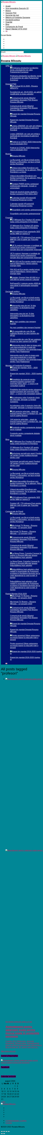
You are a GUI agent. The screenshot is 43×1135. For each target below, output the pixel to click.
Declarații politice (13, 20)
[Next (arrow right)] (4, 1133)
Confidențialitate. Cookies (16, 1121)
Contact (9, 1123)
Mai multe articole (8, 1051)
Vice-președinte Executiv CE (17, 8)
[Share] (4, 1131)
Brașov (8, 11)
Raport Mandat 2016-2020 (16, 29)
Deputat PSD (11, 13)
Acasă (8, 6)
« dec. (3, 1102)
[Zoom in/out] (9, 1131)
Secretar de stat (12, 15)
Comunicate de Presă (14, 27)
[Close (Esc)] (2, 1131)
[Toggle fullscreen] (6, 1131)
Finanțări (9, 22)
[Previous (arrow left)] (2, 1133)
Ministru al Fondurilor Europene (18, 17)
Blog (7, 24)
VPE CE (9, 66)
